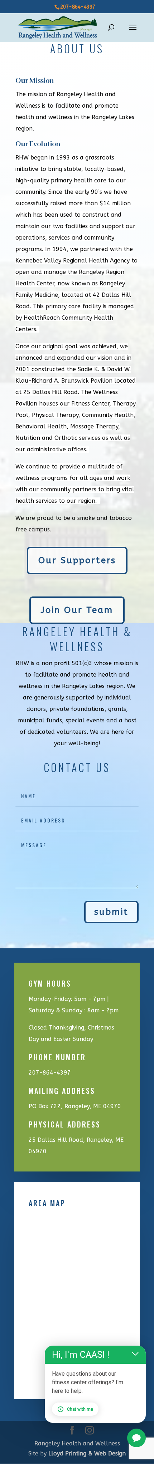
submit (111, 912)
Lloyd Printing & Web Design (87, 1453)
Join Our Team (77, 610)
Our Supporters (77, 560)
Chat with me (80, 1409)
